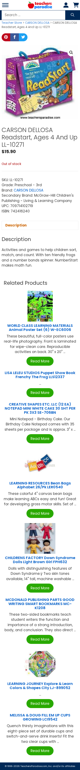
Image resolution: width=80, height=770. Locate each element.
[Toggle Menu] (5, 5)
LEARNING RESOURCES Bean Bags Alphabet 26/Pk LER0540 (40, 485)
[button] (71, 52)
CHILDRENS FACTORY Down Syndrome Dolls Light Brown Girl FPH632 (40, 559)
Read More (40, 361)
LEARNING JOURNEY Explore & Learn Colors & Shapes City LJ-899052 (40, 685)
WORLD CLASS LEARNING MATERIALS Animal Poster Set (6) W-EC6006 (40, 327)
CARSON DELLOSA (37, 23)
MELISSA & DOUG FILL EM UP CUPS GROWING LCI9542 (40, 717)
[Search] (72, 15)
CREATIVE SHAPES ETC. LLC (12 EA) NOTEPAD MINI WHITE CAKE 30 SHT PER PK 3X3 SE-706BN (40, 408)
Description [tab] (16, 225)
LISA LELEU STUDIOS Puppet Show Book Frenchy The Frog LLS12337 (40, 374)
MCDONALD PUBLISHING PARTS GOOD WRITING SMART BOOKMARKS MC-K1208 (40, 603)
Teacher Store (12, 23)
